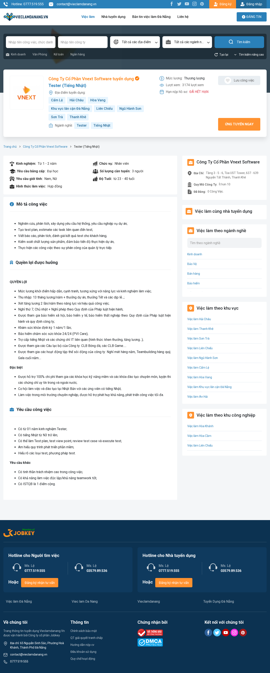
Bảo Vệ (192, 264)
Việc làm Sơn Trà (198, 338)
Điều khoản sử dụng (83, 651)
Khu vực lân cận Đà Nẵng (70, 109)
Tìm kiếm (243, 42)
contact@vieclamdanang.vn (76, 4)
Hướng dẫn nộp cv (82, 644)
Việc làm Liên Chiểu (200, 348)
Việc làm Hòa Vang (199, 377)
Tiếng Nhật (101, 125)
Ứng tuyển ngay (239, 124)
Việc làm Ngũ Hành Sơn (202, 358)
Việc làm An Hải (197, 396)
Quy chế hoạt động (82, 658)
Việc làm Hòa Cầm (199, 436)
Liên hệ (183, 17)
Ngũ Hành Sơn (130, 109)
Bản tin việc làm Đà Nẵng (151, 17)
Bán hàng (193, 273)
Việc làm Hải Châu (199, 319)
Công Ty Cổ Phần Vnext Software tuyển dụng (92, 78)
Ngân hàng (77, 54)
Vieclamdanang (149, 601)
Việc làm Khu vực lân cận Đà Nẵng (209, 387)
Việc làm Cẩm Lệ (198, 367)
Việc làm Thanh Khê (200, 328)
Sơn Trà (57, 117)
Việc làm (88, 17)
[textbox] (135, 42)
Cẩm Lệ (57, 100)
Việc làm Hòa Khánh (200, 426)
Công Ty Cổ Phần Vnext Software (45, 146)
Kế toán (59, 54)
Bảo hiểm (193, 283)
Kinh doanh (18, 54)
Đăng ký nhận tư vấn (40, 583)
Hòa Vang (97, 100)
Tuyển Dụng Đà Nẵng (218, 601)
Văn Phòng (39, 54)
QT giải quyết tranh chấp (86, 638)
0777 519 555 (19, 661)
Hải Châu (77, 100)
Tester (82, 125)
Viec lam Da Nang (85, 601)
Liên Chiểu (104, 109)
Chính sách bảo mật (83, 631)
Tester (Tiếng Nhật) (67, 85)
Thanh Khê (78, 117)
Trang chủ (10, 146)
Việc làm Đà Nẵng (19, 601)
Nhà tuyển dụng (113, 17)
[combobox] (135, 42)
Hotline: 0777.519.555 (27, 4)
